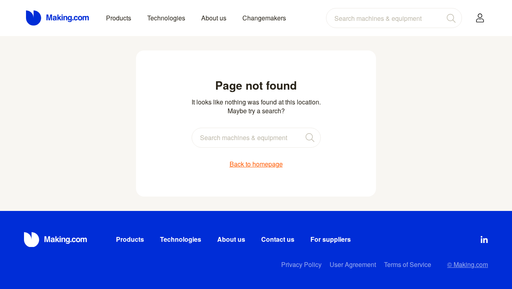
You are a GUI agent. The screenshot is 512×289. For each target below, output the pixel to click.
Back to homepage (256, 164)
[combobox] (394, 18)
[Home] (58, 18)
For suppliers (330, 239)
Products (118, 17)
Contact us (277, 239)
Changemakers (264, 17)
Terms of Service (407, 264)
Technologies (166, 17)
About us (213, 17)
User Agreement (353, 264)
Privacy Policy (301, 264)
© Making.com (467, 264)
